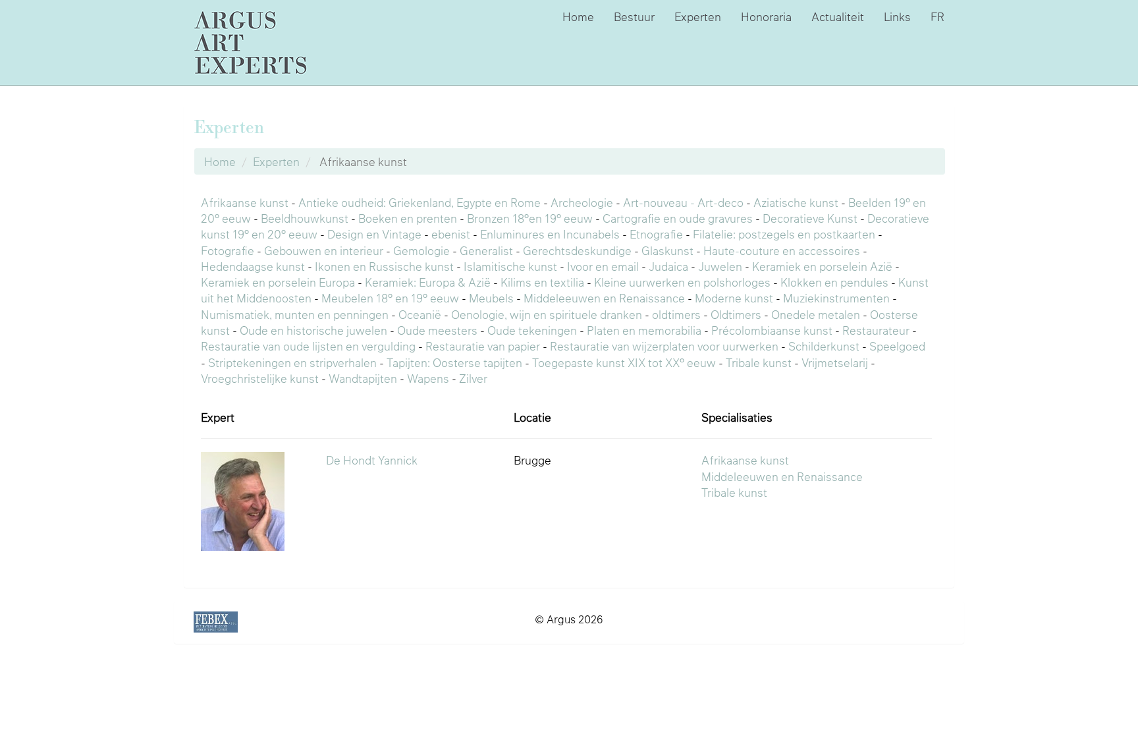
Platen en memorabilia (644, 330)
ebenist (450, 234)
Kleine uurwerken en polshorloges (682, 282)
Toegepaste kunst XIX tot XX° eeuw (624, 362)
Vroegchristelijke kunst (260, 378)
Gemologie (421, 250)
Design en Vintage (374, 234)
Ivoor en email (603, 266)
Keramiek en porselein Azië (822, 266)
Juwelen (720, 266)
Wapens (428, 378)
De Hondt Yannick (372, 460)
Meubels (491, 298)
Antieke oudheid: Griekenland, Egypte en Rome (419, 202)
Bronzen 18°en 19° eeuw (530, 218)
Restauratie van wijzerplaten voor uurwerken (664, 346)
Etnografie (656, 234)
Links (897, 16)
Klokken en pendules (834, 282)
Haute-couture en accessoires (781, 250)
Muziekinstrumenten (836, 298)
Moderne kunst (734, 298)
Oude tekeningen (532, 330)
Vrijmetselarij (834, 362)
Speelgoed (897, 346)
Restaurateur (875, 330)
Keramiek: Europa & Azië (428, 282)
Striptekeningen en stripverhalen (292, 362)
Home (578, 16)
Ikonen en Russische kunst (384, 266)
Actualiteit (837, 16)
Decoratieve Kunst (810, 218)
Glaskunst (667, 250)
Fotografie (227, 250)
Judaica (668, 266)
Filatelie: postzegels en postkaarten (784, 234)
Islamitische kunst (510, 266)
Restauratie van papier (482, 346)
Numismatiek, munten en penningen (295, 314)
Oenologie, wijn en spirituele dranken (546, 314)
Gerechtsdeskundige (577, 250)
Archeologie (582, 202)
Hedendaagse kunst (253, 266)
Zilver (473, 378)
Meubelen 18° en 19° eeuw (390, 298)
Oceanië (419, 314)
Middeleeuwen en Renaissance (604, 298)
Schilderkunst (823, 346)
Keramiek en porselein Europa (278, 282)
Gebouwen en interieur (323, 250)
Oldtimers (736, 314)
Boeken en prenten (407, 218)
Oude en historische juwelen (313, 330)
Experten (697, 16)
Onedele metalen (815, 314)
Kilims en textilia (542, 282)
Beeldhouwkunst (304, 218)
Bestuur (634, 16)
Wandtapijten (363, 378)
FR (937, 16)
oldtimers (676, 314)
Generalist (486, 250)
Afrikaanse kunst (244, 202)
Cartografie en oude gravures (678, 218)
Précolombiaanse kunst (771, 330)
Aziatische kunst (795, 202)
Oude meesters (437, 330)
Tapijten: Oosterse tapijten (454, 362)
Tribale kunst (759, 362)
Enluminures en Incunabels (550, 234)
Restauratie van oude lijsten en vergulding (308, 346)
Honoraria (766, 16)
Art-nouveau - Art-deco (683, 202)
